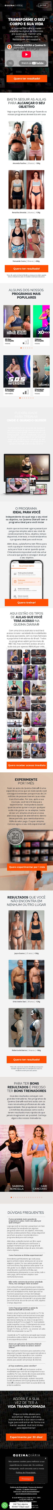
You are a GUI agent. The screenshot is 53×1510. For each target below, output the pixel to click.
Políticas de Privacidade (18, 1487)
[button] (11, 1197)
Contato (19, 1489)
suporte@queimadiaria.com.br (26, 1494)
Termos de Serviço (35, 1487)
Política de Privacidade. (26, 1472)
